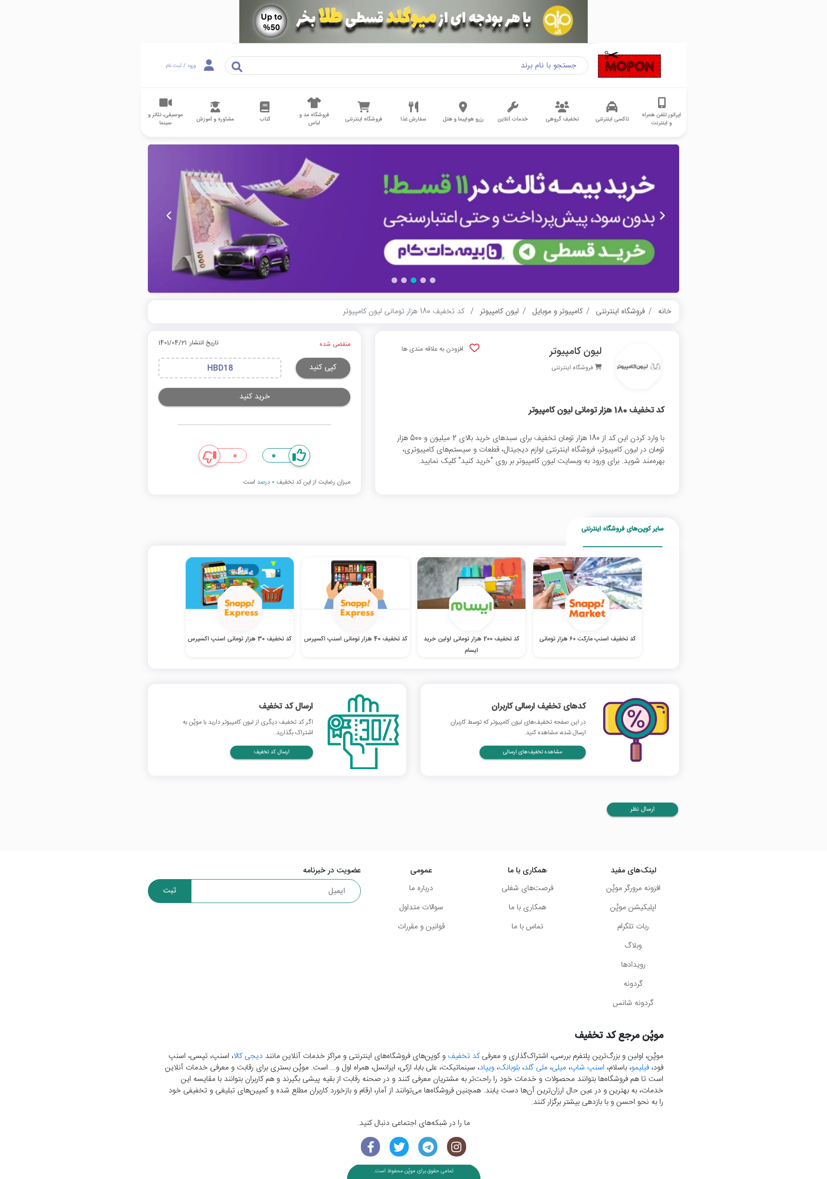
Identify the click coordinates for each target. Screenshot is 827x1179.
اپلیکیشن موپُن (633, 907)
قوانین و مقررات (421, 926)
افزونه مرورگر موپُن (633, 888)
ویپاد (487, 1067)
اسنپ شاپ (587, 1067)
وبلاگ (633, 945)
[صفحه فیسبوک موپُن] (370, 1147)
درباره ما (421, 888)
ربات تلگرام (633, 926)
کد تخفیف (464, 1056)
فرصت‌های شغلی (527, 888)
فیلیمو (640, 1067)
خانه (664, 311)
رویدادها (633, 965)
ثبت (169, 890)
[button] (433, 280)
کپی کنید (322, 367)
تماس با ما (527, 926)
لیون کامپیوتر (499, 311)
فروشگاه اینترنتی (620, 311)
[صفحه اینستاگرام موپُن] (456, 1147)
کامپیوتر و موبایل (557, 311)
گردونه (633, 984)
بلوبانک (509, 1067)
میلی (559, 1067)
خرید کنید (254, 396)
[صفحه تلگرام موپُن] (428, 1147)
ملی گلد (536, 1067)
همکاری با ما (527, 907)
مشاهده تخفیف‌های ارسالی (532, 752)
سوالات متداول (421, 907)
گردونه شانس (633, 1003)
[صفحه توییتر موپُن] (399, 1147)
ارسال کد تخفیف (272, 752)
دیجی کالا (248, 1056)
